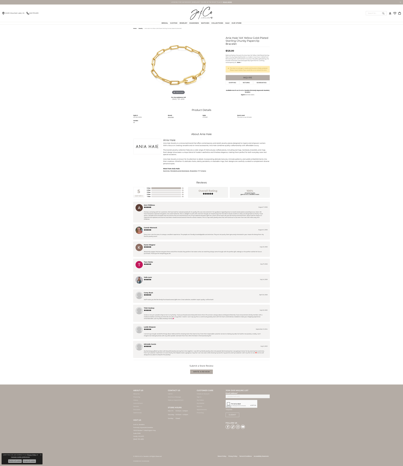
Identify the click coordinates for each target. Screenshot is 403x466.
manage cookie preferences (20, 457)
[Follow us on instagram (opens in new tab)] (238, 427)
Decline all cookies (15, 461)
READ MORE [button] (227, 2)
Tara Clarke (148, 262)
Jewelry (183, 23)
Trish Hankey (149, 308)
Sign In (199, 397)
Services (136, 406)
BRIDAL (165, 23)
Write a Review (201, 372)
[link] (13, 13)
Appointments (202, 409)
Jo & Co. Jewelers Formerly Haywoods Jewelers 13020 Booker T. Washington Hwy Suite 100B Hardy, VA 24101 (144, 430)
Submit (232, 415)
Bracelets (193, 171)
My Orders (200, 400)
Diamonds (194, 23)
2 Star (148, 194)
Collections (217, 23)
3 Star (148, 192)
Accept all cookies (29, 461)
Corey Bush (148, 293)
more (239, 62)
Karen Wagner (149, 245)
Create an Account (203, 394)
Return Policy (222, 456)
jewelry (141, 28)
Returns (246, 82)
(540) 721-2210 (178, 99)
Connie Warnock (150, 228)
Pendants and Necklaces (179, 171)
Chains (203, 171)
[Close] (400, 2)
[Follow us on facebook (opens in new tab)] (228, 427)
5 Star (148, 188)
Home (135, 28)
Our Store (236, 23)
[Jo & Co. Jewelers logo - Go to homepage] (201, 13)
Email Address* (232, 393)
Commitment (138, 403)
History (135, 400)
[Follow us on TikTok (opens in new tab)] (233, 427)
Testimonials (137, 412)
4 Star (148, 190)
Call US (170, 394)
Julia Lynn (148, 277)
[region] (178, 63)
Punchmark (145, 461)
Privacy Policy (232, 456)
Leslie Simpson (150, 327)
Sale (227, 23)
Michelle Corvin (150, 344)
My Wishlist (200, 403)
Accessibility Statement (261, 456)
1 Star (148, 196)
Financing (136, 397)
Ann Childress (149, 205)
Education (136, 409)
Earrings (166, 171)
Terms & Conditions (245, 456)
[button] (390, 13)
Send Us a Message (174, 397)
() (183, 188)
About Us (136, 394)
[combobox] (373, 13)
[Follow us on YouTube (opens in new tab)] (243, 427)
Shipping (232, 82)
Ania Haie (171, 117)
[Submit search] (384, 13)
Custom (173, 23)
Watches (205, 23)
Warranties (262, 82)
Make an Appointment (175, 400)
